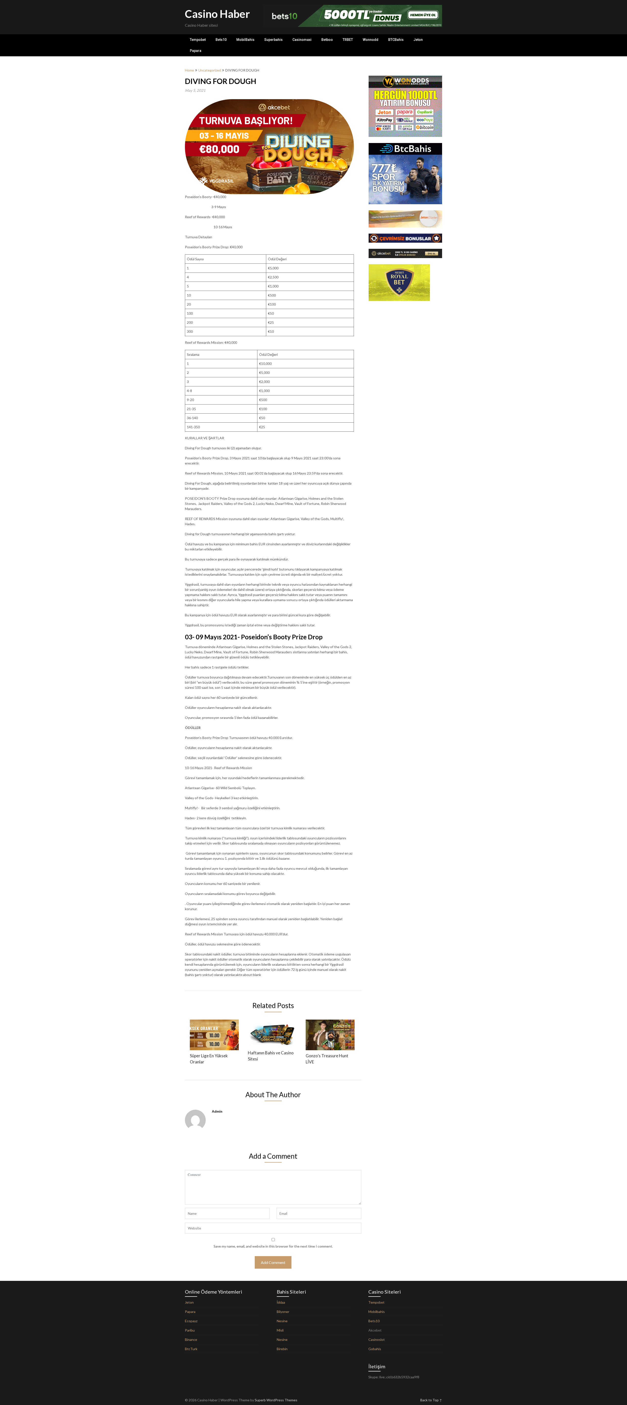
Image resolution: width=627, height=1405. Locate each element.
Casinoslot (376, 1339)
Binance (191, 1339)
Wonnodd (370, 40)
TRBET (348, 40)
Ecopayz (191, 1321)
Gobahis (374, 1349)
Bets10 (221, 40)
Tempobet (198, 40)
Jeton (418, 40)
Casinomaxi (302, 40)
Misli (280, 1330)
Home (189, 70)
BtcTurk (191, 1349)
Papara (195, 51)
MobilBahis (245, 40)
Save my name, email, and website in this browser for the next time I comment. (273, 1246)
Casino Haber (217, 13)
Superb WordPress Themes (276, 1400)
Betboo (327, 40)
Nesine (282, 1321)
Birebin (282, 1349)
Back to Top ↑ (431, 1400)
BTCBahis (396, 40)
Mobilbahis (376, 1312)
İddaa (281, 1302)
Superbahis (273, 40)
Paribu (190, 1330)
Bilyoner (283, 1312)
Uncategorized (209, 70)
